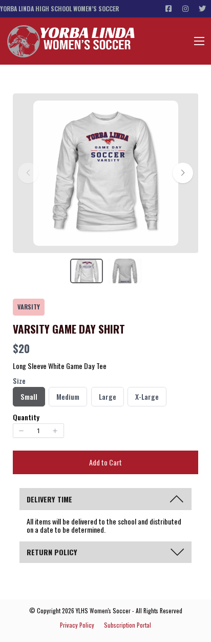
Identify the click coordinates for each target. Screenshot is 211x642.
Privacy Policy (77, 624)
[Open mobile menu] (199, 41)
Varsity (28, 307)
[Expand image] (165, 114)
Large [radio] (108, 398)
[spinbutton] (38, 430)
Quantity (26, 417)
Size (19, 381)
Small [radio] (30, 398)
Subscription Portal (127, 624)
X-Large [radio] (147, 398)
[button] (183, 173)
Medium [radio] (67, 398)
